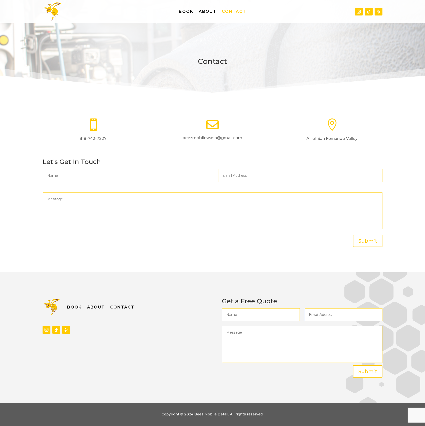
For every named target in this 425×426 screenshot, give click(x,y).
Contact (234, 12)
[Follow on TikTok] (369, 11)
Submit (367, 241)
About (207, 12)
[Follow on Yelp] (378, 11)
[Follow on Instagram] (359, 11)
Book (186, 12)
